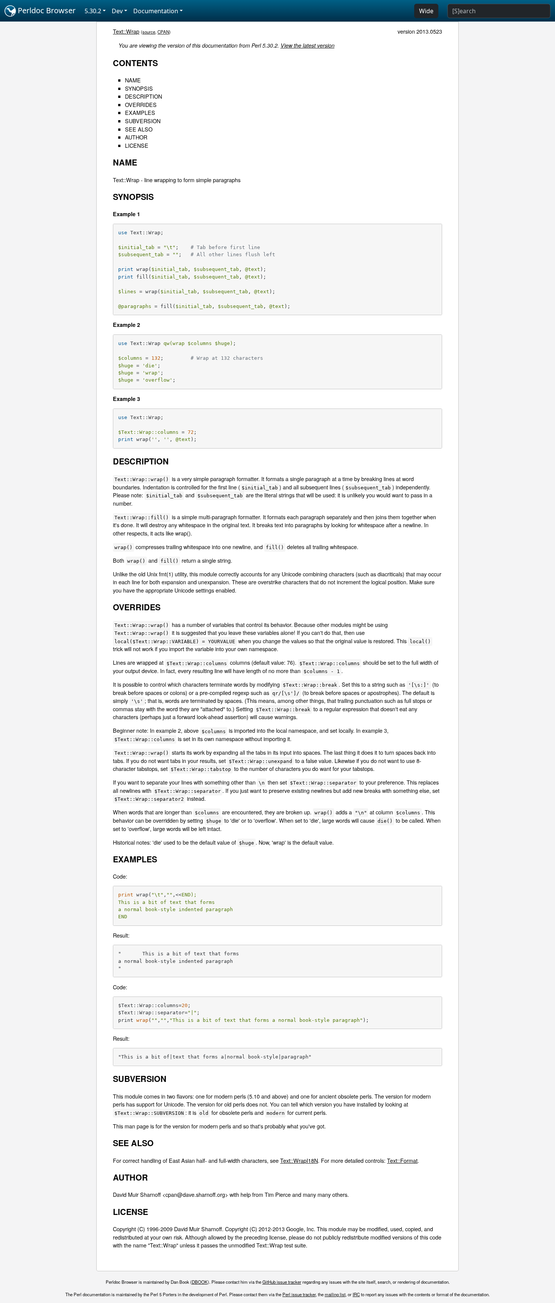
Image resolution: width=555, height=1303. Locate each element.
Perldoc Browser (46, 10)
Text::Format (402, 1160)
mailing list (335, 1294)
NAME (133, 80)
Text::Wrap (126, 31)
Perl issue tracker (299, 1294)
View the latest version (308, 45)
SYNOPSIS (139, 88)
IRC (356, 1294)
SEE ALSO (139, 129)
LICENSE (136, 145)
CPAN (163, 32)
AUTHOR (136, 137)
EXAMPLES (140, 112)
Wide (426, 11)
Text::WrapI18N (299, 1160)
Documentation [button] (155, 11)
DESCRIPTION (143, 96)
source (148, 32)
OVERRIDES (141, 104)
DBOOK (200, 1282)
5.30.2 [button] (93, 11)
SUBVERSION (142, 121)
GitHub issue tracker (281, 1282)
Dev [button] (117, 11)
